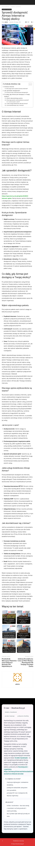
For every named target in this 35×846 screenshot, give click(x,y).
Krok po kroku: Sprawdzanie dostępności (17, 92)
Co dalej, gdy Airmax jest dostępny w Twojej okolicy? (17, 95)
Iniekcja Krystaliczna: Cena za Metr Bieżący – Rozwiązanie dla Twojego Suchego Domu (25, 662)
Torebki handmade (21, 758)
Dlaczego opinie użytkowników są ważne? (18, 100)
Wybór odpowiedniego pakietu (15, 98)
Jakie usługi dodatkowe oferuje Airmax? (17, 103)
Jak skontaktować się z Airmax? (15, 105)
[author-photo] (17, 681)
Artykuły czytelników (16, 6)
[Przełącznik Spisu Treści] (29, 84)
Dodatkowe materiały (18, 841)
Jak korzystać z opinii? (14, 101)
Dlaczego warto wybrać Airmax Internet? (17, 88)
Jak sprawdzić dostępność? (12, 90)
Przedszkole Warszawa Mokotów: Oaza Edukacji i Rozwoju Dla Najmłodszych (9, 662)
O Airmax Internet (9, 86)
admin (6, 22)
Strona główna (5, 6)
